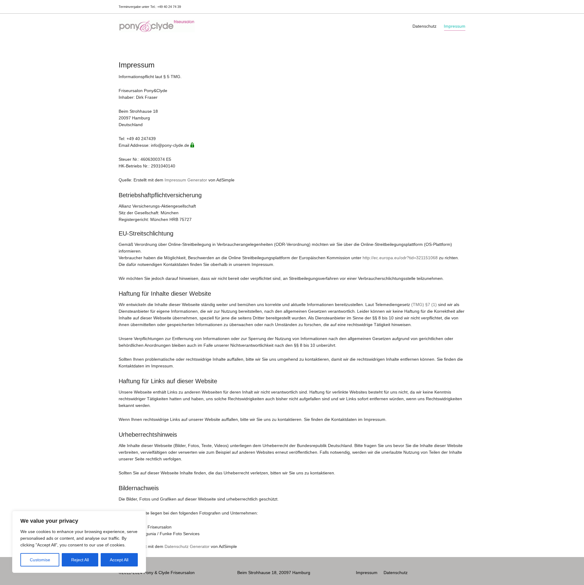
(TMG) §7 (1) (424, 304)
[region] (79, 542)
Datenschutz (424, 26)
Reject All (80, 559)
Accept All (119, 559)
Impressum (454, 26)
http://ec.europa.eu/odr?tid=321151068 (400, 257)
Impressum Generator (186, 179)
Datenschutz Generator (187, 546)
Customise (40, 559)
